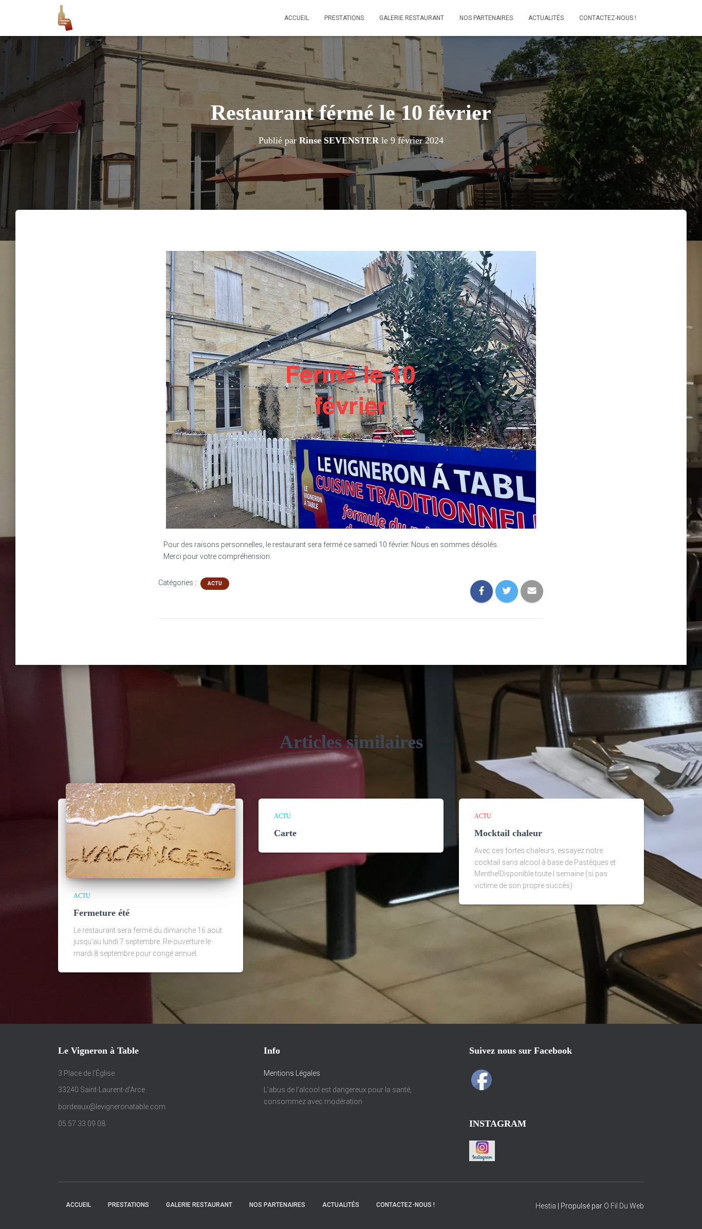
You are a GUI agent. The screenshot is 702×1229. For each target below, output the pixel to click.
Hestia (545, 1206)
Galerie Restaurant (411, 18)
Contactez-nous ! (607, 18)
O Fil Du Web (624, 1206)
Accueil (296, 18)
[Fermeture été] (150, 830)
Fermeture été (101, 913)
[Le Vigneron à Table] (65, 18)
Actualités (546, 18)
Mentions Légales (292, 1073)
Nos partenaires (486, 18)
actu (215, 583)
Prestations (344, 18)
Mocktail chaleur (508, 833)
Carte (285, 833)
